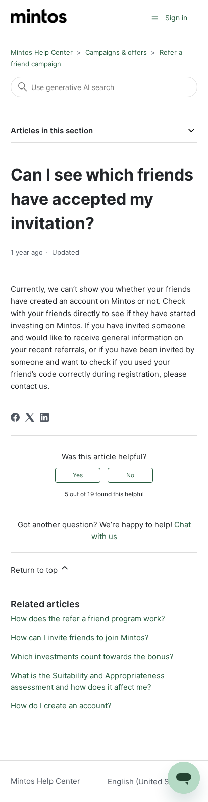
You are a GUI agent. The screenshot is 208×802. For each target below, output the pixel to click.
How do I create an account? (61, 705)
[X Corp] (29, 417)
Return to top (35, 570)
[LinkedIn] (44, 417)
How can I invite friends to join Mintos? (80, 637)
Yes (78, 475)
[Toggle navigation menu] (154, 17)
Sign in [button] (176, 17)
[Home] (39, 18)
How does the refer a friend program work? (88, 618)
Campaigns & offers (116, 52)
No (130, 475)
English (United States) (149, 781)
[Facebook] (15, 417)
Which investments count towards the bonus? (92, 656)
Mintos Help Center (42, 52)
